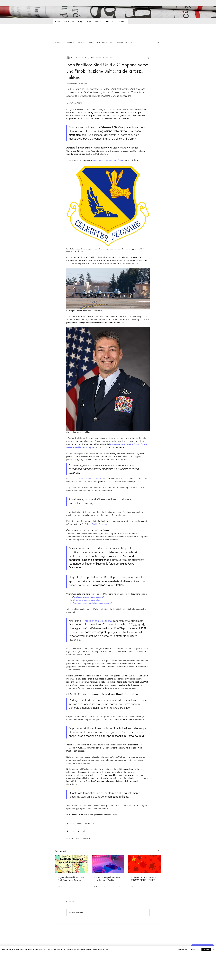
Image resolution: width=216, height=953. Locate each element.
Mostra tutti (157, 851)
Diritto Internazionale (104, 42)
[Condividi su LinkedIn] (78, 831)
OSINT (90, 42)
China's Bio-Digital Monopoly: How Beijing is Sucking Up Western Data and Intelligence (107, 878)
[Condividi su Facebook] (67, 831)
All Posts (58, 42)
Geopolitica (70, 42)
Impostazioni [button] (182, 949)
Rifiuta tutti (194, 949)
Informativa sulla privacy (100, 949)
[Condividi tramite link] (84, 831)
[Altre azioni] (148, 57)
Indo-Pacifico (89, 823)
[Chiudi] (213, 949)
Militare (81, 42)
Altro (132, 42)
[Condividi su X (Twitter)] (73, 831)
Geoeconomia (122, 42)
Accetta (206, 949)
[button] (158, 42)
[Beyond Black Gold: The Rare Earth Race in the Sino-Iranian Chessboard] (71, 864)
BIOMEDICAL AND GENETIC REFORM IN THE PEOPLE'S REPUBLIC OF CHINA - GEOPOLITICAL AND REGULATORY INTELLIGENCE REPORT (144, 878)
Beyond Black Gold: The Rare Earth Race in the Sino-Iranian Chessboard (71, 878)
